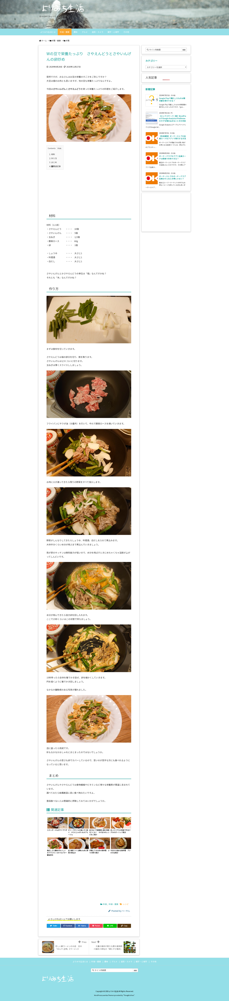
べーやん (126, 910)
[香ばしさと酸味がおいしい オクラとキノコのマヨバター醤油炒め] (57, 843)
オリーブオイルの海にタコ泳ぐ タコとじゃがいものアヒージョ (78, 832)
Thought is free (129, 995)
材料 (52, 154)
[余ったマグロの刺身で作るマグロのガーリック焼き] (121, 822)
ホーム (44, 40)
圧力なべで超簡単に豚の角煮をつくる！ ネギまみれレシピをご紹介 (99, 832)
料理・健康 (56, 40)
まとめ (53, 162)
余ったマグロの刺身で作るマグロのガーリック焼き (120, 831)
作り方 (53, 158)
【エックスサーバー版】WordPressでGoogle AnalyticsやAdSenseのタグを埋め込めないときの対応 (172, 118)
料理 (67, 40)
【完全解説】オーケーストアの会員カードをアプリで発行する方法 (172, 137)
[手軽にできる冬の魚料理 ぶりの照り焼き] (99, 843)
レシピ (126, 904)
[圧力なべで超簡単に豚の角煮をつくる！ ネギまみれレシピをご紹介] (99, 822)
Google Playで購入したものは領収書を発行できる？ (172, 99)
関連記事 (55, 166)
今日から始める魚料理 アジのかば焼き (120, 851)
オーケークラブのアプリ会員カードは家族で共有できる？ (172, 157)
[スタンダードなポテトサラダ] (57, 822)
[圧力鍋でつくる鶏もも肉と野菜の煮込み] (78, 843)
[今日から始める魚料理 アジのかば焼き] (121, 843)
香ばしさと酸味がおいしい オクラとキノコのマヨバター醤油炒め (57, 852)
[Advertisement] (89, 188)
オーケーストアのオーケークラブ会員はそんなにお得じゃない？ (172, 177)
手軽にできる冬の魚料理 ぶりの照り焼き (99, 851)
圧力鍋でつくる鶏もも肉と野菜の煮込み (78, 851)
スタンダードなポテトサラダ (57, 830)
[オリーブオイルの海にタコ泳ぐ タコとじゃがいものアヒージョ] (78, 822)
